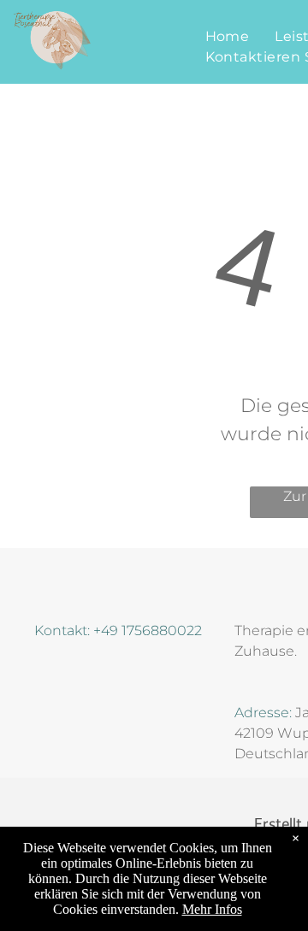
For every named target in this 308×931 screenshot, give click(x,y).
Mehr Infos (212, 909)
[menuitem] (227, 37)
